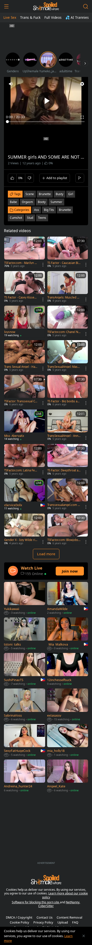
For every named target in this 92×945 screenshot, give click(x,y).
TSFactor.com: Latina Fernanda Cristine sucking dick (20, 470)
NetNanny (72, 902)
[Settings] (82, 84)
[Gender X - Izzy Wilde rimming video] (24, 530)
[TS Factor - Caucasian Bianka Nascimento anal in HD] (67, 253)
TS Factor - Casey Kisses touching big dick (20, 297)
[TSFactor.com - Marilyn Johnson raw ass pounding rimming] (24, 253)
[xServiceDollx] (24, 495)
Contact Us (45, 917)
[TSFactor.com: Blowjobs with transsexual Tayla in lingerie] (67, 530)
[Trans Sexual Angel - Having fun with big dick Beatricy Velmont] (24, 356)
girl (70, 194)
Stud (30, 218)
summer (56, 202)
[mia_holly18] (67, 741)
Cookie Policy (19, 922)
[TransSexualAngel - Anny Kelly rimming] (67, 425)
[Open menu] (6, 6)
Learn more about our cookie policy (65, 895)
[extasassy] (67, 705)
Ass (36, 210)
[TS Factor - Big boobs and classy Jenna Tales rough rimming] (67, 391)
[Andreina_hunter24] (24, 776)
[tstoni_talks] (24, 634)
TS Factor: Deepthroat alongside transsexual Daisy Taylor (63, 470)
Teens (42, 218)
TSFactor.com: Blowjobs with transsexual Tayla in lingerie (63, 539)
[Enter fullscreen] (82, 117)
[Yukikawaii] (24, 598)
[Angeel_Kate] (67, 776)
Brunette (65, 210)
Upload (62, 922)
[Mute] (11, 84)
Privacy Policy (43, 922)
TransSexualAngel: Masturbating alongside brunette (63, 366)
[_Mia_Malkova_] (67, 634)
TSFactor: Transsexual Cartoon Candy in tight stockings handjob (20, 401)
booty (42, 202)
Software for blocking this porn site (36, 902)
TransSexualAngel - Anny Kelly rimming (63, 435)
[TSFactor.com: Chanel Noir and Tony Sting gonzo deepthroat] (67, 322)
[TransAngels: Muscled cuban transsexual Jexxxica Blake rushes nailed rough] (67, 287)
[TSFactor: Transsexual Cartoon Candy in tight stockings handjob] (24, 391)
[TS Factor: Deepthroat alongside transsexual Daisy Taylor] (67, 460)
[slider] (46, 122)
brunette (45, 194)
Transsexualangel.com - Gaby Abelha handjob (63, 504)
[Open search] (85, 6)
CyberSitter (46, 906)
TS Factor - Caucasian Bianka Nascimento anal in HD (63, 262)
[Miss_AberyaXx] (24, 425)
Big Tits (49, 210)
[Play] (46, 100)
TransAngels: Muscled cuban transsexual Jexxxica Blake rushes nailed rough (63, 297)
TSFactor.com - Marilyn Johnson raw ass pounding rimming (20, 262)
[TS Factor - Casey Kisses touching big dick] (24, 287)
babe (13, 202)
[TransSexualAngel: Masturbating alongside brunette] (67, 356)
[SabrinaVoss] (24, 705)
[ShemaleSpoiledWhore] (46, 6)
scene (30, 194)
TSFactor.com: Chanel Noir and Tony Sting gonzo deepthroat (63, 332)
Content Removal (69, 917)
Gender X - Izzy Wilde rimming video (19, 539)
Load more (46, 554)
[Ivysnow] (24, 322)
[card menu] (43, 265)
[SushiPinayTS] (24, 669)
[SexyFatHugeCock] (24, 741)
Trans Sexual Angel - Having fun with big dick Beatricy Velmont (20, 366)
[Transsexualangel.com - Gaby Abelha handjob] (67, 495)
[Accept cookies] (83, 935)
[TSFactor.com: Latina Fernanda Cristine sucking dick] (24, 460)
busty (59, 194)
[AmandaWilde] (67, 598)
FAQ (75, 922)
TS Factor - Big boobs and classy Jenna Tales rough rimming (63, 401)
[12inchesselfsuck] (67, 669)
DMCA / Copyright (19, 917)
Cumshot (16, 218)
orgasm (27, 202)
